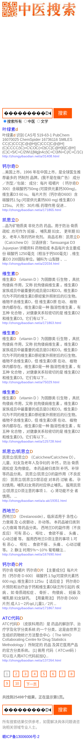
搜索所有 (14, 121)
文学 (44, 121)
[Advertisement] (41, 61)
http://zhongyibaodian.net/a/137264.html (31, 660)
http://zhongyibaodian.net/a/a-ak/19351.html (34, 501)
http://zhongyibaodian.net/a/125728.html (31, 441)
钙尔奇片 (12, 564)
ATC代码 (12, 618)
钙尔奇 (10, 166)
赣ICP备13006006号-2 (20, 737)
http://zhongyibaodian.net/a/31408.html (30, 156)
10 (17, 683)
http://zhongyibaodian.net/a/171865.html (31, 210)
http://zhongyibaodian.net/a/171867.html (31, 608)
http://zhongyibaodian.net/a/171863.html (31, 323)
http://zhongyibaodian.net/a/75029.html (30, 382)
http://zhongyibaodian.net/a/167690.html (31, 554)
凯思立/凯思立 (17, 451)
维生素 (10, 273)
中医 (31, 121)
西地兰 (10, 510)
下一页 (31, 684)
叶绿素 (10, 129)
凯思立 (10, 220)
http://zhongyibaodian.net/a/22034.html (30, 263)
